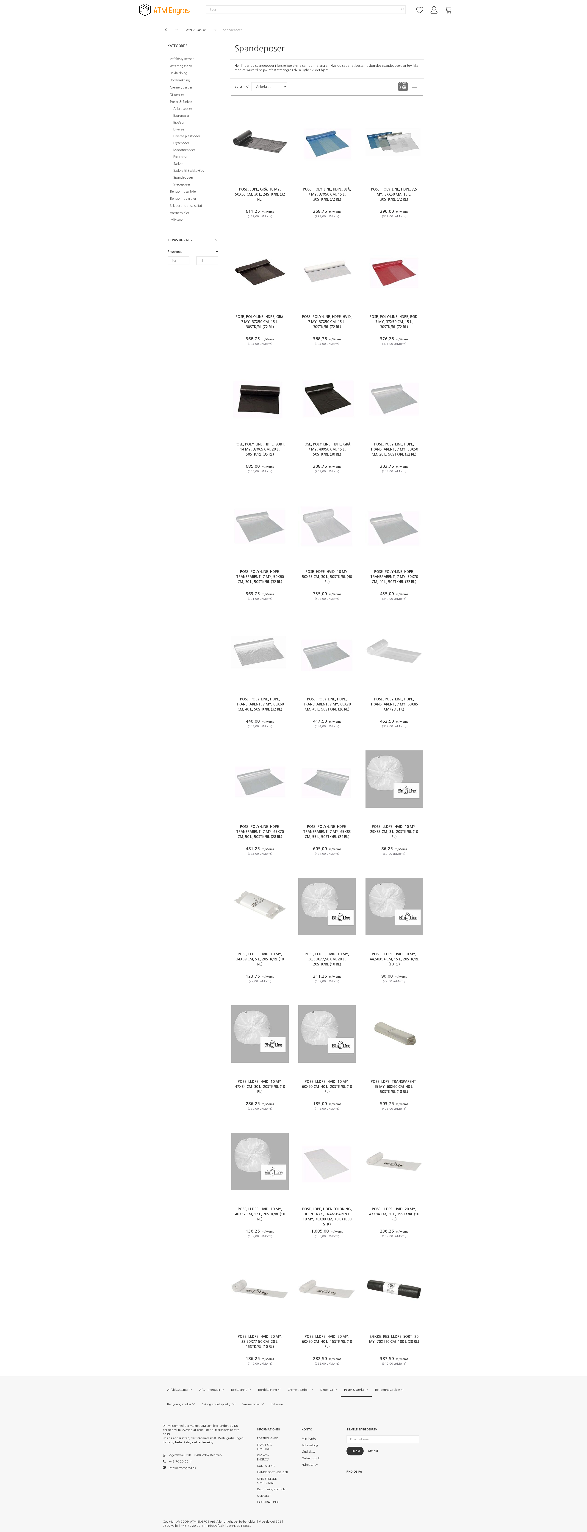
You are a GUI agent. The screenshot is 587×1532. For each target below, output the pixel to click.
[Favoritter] (420, 9)
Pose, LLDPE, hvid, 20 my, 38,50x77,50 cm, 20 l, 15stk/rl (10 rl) (260, 1341)
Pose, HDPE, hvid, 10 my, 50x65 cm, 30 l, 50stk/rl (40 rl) (327, 576)
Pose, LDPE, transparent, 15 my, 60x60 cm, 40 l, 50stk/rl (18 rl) (394, 1086)
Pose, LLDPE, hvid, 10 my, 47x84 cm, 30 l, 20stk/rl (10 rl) (260, 1086)
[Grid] (403, 86)
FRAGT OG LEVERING (264, 1446)
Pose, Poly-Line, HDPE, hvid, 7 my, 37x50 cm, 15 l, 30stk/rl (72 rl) (327, 322)
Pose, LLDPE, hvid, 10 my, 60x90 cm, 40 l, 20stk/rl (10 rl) (327, 1086)
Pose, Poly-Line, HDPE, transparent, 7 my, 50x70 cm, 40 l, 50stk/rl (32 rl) (394, 576)
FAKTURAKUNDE (268, 1502)
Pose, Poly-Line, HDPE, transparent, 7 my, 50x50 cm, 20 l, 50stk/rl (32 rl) (394, 449)
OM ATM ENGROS (263, 1457)
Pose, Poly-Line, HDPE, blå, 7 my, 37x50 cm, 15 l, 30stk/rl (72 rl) (327, 194)
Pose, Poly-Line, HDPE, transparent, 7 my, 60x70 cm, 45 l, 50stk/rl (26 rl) (327, 704)
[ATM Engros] (164, 9)
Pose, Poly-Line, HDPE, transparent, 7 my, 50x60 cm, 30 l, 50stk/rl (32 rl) (260, 576)
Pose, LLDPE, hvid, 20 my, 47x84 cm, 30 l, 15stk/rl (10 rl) (394, 1214)
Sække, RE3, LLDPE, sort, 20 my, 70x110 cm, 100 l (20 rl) (394, 1339)
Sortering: (242, 86)
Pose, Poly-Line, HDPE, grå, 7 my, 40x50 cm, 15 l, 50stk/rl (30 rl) (327, 449)
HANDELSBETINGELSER (270, 1472)
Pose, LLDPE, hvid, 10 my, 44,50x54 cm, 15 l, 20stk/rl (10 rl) (394, 959)
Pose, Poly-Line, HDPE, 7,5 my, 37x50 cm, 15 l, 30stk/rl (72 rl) (394, 194)
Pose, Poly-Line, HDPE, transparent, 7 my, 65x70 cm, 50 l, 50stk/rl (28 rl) (260, 831)
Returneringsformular (270, 1489)
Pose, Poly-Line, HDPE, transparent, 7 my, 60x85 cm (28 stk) (394, 704)
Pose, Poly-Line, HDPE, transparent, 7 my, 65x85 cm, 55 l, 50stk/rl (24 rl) (327, 831)
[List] (414, 86)
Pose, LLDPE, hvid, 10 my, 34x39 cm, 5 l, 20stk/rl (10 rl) (260, 959)
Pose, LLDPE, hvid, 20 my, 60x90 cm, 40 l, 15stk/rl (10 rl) (327, 1341)
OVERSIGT (264, 1495)
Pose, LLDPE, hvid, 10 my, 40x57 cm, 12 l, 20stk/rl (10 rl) (260, 1214)
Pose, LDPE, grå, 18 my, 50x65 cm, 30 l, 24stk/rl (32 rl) (260, 194)
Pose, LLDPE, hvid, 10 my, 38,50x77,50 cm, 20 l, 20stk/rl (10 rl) (327, 959)
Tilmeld (355, 1450)
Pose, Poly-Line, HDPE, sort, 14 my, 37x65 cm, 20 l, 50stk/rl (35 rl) (260, 449)
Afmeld (373, 1450)
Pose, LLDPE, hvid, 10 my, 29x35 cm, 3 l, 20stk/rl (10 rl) (394, 831)
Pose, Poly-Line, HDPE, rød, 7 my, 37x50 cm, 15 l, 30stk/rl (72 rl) (394, 322)
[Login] (434, 9)
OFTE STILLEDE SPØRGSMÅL (267, 1480)
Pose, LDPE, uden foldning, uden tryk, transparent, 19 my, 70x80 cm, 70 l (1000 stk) (327, 1216)
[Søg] (403, 9)
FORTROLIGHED (267, 1438)
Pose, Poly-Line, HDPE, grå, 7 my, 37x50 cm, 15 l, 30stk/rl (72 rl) (260, 322)
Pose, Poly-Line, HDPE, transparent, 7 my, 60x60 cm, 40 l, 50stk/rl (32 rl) (260, 704)
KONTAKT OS (266, 1465)
